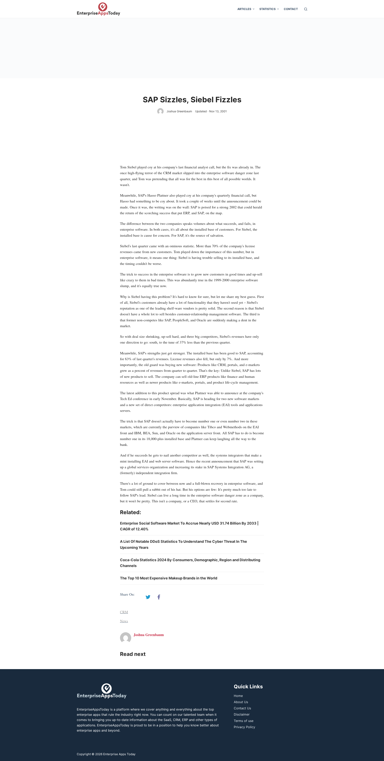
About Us (241, 702)
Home (238, 696)
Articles (244, 9)
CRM (124, 611)
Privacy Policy (244, 727)
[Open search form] (305, 9)
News (124, 620)
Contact (291, 9)
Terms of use (243, 721)
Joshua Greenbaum (179, 111)
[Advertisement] (192, 48)
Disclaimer (242, 714)
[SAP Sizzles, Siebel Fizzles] (148, 597)
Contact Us (242, 708)
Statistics (267, 9)
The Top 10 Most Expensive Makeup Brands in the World (168, 578)
